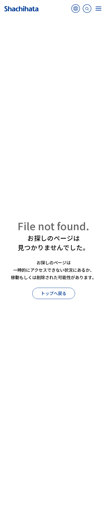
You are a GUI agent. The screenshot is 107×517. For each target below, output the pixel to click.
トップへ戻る (53, 293)
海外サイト (75, 10)
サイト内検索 (87, 10)
